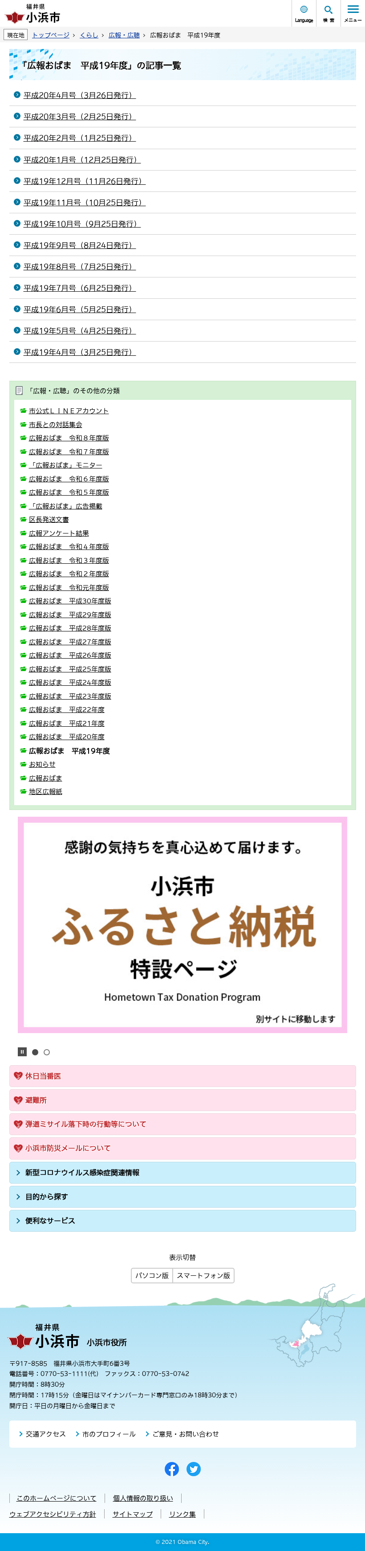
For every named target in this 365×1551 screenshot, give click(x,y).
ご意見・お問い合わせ (185, 1434)
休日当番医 (43, 1075)
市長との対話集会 (55, 424)
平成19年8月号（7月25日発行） (80, 266)
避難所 (36, 1099)
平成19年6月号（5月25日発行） (80, 309)
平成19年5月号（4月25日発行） (80, 330)
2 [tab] (47, 1052)
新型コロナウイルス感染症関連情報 (82, 1172)
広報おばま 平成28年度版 (70, 628)
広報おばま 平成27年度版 (70, 642)
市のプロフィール (109, 1434)
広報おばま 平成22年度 (67, 709)
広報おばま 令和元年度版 (69, 587)
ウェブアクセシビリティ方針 (52, 1514)
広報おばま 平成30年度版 (70, 601)
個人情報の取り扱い (143, 1498)
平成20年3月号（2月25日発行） (80, 116)
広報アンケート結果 (59, 533)
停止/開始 (22, 1051)
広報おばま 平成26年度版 (70, 655)
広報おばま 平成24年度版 (70, 682)
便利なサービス (50, 1220)
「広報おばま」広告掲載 (65, 506)
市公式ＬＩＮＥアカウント (69, 410)
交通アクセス (46, 1434)
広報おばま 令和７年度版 (69, 451)
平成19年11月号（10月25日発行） (85, 202)
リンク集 (182, 1514)
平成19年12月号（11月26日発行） (85, 181)
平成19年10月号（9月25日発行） (82, 224)
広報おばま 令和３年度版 (69, 560)
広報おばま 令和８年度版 (69, 438)
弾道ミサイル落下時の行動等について (85, 1124)
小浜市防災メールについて (68, 1148)
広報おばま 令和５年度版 (69, 492)
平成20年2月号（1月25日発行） (80, 138)
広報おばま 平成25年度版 (70, 669)
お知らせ (42, 764)
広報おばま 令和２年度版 (69, 573)
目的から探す (46, 1196)
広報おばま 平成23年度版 (70, 696)
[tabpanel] (183, 925)
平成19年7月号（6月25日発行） (80, 288)
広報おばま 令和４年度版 (69, 546)
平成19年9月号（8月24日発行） (80, 245)
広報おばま (45, 778)
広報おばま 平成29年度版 (70, 614)
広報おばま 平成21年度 (67, 723)
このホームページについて (56, 1498)
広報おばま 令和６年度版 (69, 479)
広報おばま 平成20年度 (67, 736)
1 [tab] (35, 1052)
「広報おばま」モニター (65, 465)
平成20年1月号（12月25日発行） (82, 159)
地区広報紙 (45, 791)
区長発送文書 (49, 519)
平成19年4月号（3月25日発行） (80, 352)
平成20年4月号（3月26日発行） (80, 95)
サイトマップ (133, 1514)
